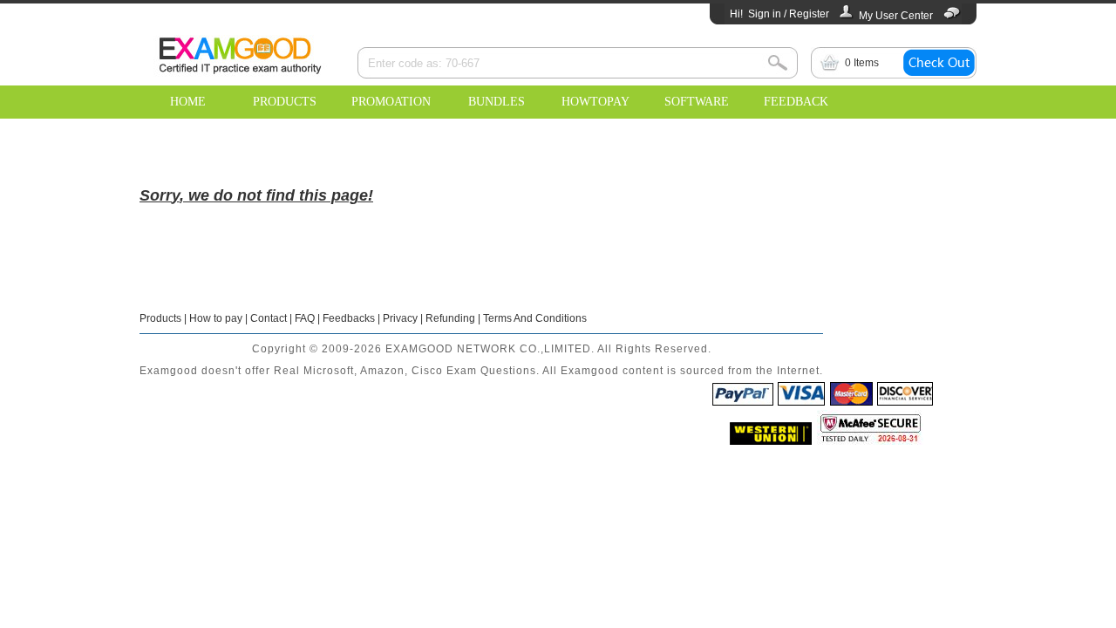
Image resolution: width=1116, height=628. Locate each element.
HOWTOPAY (595, 101)
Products (160, 318)
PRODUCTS (284, 101)
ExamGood (240, 53)
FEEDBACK (796, 101)
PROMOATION (391, 101)
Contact (268, 318)
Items (862, 63)
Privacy (400, 318)
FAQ (305, 318)
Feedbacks (349, 318)
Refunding (450, 318)
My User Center (896, 16)
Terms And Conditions (535, 318)
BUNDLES (496, 101)
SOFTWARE (696, 101)
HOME (188, 101)
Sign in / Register (788, 14)
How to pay (215, 318)
